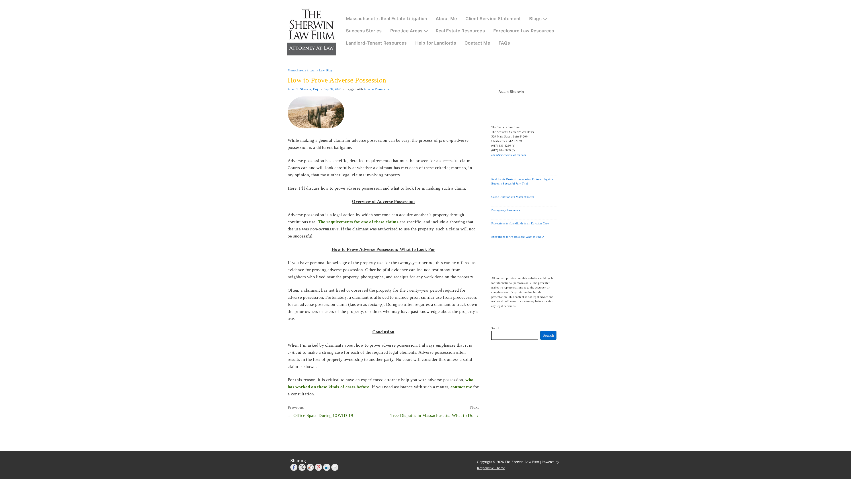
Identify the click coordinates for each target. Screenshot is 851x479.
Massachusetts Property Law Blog (310, 70)
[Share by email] (334, 467)
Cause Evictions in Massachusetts (512, 196)
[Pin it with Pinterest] (318, 467)
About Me (446, 18)
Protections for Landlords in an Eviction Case (520, 223)
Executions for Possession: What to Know (517, 236)
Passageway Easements (505, 210)
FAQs (504, 43)
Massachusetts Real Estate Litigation (386, 18)
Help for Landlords (435, 43)
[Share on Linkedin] (326, 467)
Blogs (535, 18)
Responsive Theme (491, 468)
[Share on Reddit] (310, 467)
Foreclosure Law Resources (523, 30)
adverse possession (376, 89)
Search (495, 328)
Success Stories (364, 30)
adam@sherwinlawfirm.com (508, 155)
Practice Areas (406, 30)
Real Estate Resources (460, 30)
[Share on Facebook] (293, 467)
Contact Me (477, 43)
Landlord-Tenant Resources (376, 43)
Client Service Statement (493, 18)
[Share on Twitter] (302, 467)
